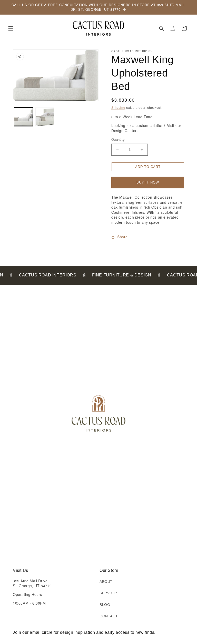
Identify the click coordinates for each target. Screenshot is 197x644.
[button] (10, 28)
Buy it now (147, 182)
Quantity (118, 140)
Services (109, 593)
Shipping (118, 108)
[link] (10, 275)
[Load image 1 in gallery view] (23, 117)
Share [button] (122, 237)
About (106, 581)
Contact (109, 616)
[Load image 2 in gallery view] (44, 117)
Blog (105, 605)
